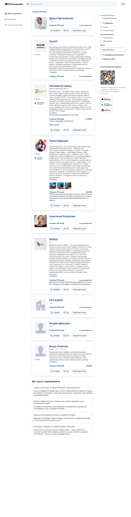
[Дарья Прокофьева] (40, 23)
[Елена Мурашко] (40, 145)
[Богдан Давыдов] (40, 328)
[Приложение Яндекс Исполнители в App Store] (106, 99)
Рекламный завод (60, 85)
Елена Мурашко (58, 140)
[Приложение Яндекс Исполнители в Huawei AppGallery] (106, 110)
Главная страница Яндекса (6, 4)
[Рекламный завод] (40, 90)
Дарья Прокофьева (61, 18)
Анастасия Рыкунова (62, 216)
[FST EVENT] (40, 305)
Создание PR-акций (56, 25)
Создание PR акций (107, 15)
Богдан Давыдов (59, 323)
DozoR (53, 41)
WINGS (53, 239)
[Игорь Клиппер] (40, 351)
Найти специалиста (14, 13)
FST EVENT (56, 300)
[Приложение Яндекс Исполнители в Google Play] (106, 105)
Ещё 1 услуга (54, 125)
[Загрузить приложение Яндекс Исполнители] (113, 77)
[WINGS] (40, 244)
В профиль (53, 72)
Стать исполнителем (15, 25)
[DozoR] (40, 46)
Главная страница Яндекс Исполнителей (14, 4)
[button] (55, 30)
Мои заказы (11, 19)
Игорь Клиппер (58, 346)
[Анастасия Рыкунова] (40, 221)
